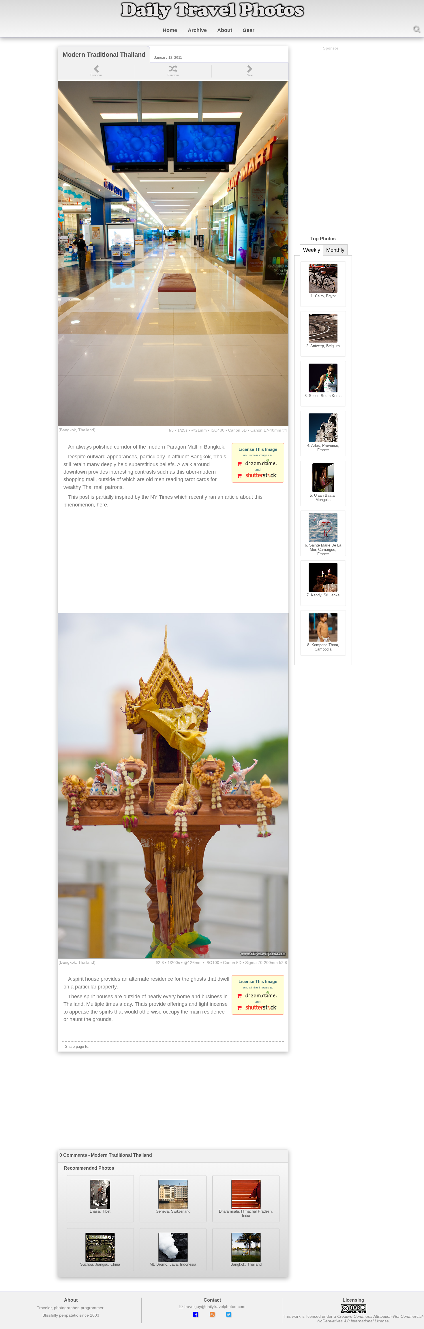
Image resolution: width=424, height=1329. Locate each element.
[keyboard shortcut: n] (249, 71)
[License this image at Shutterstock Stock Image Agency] (258, 476)
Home (170, 30)
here (102, 505)
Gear (248, 30)
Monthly (335, 250)
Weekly (311, 250)
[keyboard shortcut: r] (173, 71)
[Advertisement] (173, 567)
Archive (197, 30)
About (224, 30)
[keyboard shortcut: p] (96, 71)
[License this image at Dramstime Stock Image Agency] (258, 464)
